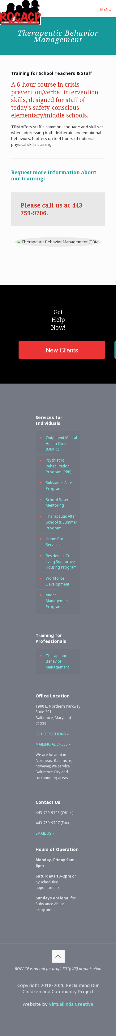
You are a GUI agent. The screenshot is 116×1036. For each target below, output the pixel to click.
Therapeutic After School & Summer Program (61, 522)
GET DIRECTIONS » (52, 733)
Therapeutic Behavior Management (57, 661)
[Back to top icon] (58, 956)
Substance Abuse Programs (60, 485)
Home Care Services (56, 541)
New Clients (62, 349)
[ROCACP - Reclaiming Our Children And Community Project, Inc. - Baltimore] (20, 7)
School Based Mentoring (58, 502)
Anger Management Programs (57, 600)
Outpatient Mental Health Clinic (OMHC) (61, 443)
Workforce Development (57, 581)
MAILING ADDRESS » (53, 744)
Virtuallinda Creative (71, 1004)
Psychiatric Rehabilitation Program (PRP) (58, 466)
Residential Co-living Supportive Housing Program (61, 561)
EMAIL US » (45, 833)
